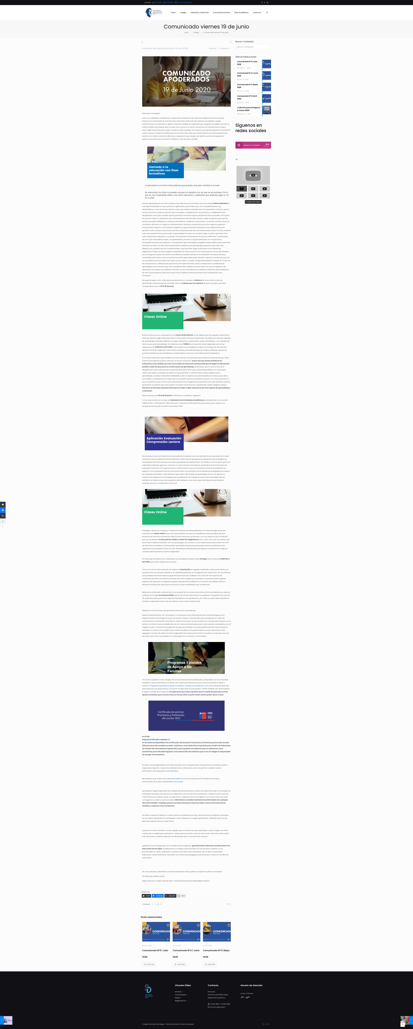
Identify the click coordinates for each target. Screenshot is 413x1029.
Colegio (196, 32)
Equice (177, 998)
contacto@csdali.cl (184, 2)
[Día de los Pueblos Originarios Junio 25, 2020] (407, 1020)
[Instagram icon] (267, 2)
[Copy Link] (3, 515)
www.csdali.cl (176, 778)
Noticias (178, 992)
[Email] (3, 504)
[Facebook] (3, 510)
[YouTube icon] (265, 2)
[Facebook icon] (262, 2)
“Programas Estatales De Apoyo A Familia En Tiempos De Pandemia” (176, 686)
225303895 (169, 2)
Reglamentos (180, 1001)
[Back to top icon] (402, 1024)
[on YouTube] (253, 160)
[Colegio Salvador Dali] (154, 12)
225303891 (158, 2)
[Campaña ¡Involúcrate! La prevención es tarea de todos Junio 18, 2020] (6, 1020)
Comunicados (180, 995)
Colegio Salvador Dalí (164, 48)
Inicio (187, 32)
